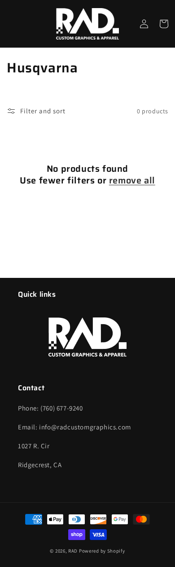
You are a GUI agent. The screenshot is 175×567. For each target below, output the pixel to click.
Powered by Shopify (102, 551)
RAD (73, 551)
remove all (132, 180)
